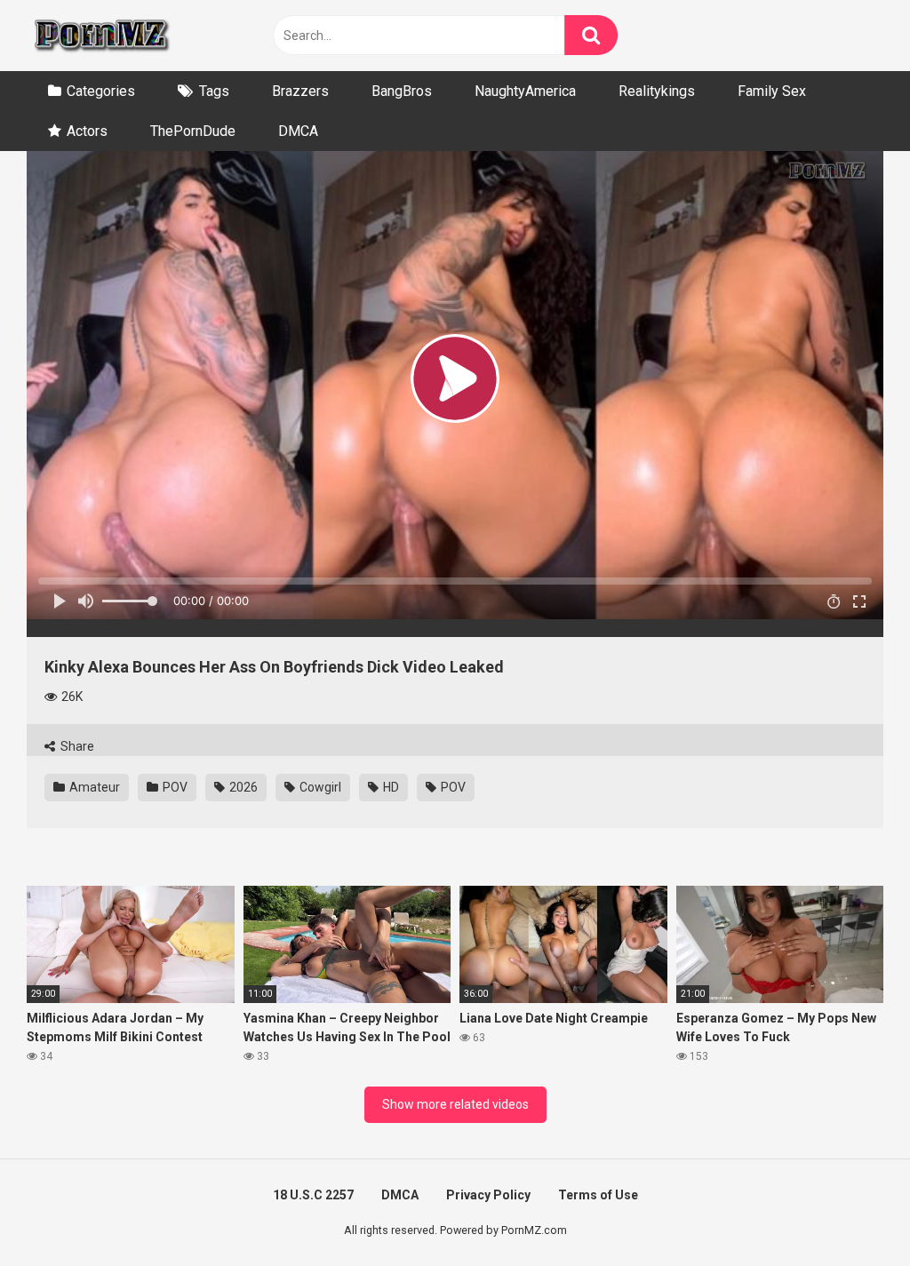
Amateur (93, 787)
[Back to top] (850, 1212)
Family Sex (772, 91)
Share (76, 746)
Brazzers (300, 91)
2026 (242, 787)
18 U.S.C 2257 (313, 1195)
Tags (214, 91)
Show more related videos (455, 1104)
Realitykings (657, 91)
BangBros (401, 91)
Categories (101, 91)
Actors (87, 131)
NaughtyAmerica (525, 91)
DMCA (298, 131)
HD (389, 787)
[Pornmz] (100, 35)
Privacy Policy (488, 1195)
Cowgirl (319, 787)
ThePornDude (192, 131)
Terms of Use (598, 1195)
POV (174, 787)
